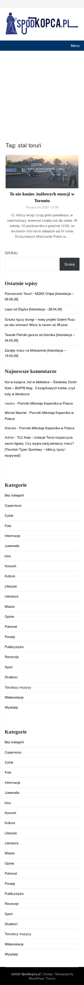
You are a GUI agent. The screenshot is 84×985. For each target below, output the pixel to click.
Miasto (10, 606)
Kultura (10, 576)
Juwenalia (12, 545)
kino (8, 555)
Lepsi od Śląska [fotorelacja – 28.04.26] (33, 309)
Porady (10, 636)
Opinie (9, 616)
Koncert (10, 565)
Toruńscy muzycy (18, 687)
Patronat (11, 626)
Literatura (11, 596)
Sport (9, 667)
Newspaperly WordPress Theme (51, 976)
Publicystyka (14, 646)
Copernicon (13, 505)
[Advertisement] (42, 94)
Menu (75, 45)
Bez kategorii (14, 495)
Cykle (9, 515)
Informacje (12, 535)
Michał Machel (15, 412)
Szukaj (11, 252)
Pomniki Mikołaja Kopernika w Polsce (45, 403)
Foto (8, 525)
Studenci (11, 677)
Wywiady (11, 707)
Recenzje (12, 656)
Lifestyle (11, 586)
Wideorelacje (14, 697)
